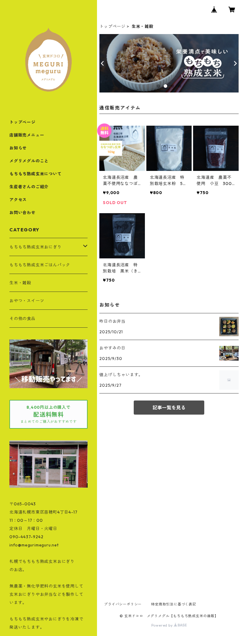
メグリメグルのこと (28, 161)
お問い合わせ (22, 212)
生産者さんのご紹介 (28, 186)
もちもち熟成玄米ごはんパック (39, 264)
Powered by (162, 625)
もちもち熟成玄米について (35, 173)
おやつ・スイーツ (26, 300)
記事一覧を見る (169, 407)
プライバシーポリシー (123, 604)
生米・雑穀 (20, 282)
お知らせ (18, 148)
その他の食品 (22, 318)
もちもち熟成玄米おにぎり (35, 247)
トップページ (112, 26)
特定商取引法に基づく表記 (173, 604)
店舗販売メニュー (26, 135)
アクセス (18, 199)
